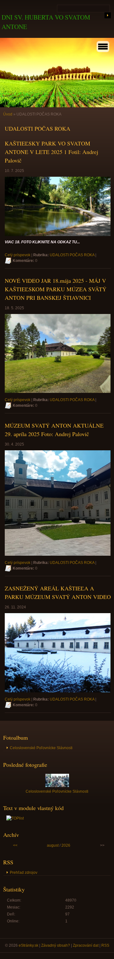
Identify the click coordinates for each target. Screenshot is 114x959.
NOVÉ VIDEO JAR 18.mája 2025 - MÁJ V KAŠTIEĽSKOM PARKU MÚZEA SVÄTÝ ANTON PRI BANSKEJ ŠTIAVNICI (55, 289)
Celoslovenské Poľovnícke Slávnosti (41, 748)
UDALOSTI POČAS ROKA (72, 255)
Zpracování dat (85, 945)
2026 (65, 845)
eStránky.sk (28, 945)
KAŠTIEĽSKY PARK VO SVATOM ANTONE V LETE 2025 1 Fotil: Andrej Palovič (51, 151)
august (53, 845)
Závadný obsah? (55, 945)
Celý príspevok (17, 255)
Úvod (7, 114)
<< (15, 845)
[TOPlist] (15, 818)
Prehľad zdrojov (23, 872)
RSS (105, 945)
